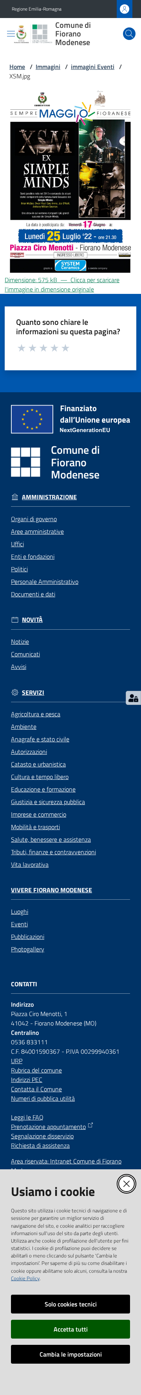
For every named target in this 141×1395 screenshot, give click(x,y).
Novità (32, 619)
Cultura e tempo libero (40, 776)
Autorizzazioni (29, 751)
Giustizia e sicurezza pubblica (48, 801)
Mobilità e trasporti (35, 827)
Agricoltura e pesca (35, 714)
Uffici (17, 544)
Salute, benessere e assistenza (51, 839)
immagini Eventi (92, 66)
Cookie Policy (25, 1278)
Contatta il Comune (36, 1089)
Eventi (19, 924)
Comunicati (25, 654)
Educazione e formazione (43, 789)
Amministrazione (49, 497)
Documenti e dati (33, 594)
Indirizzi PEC (26, 1079)
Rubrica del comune (36, 1070)
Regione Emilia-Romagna (36, 9)
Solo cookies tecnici (71, 1304)
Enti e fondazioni (32, 556)
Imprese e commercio (38, 814)
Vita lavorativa (30, 864)
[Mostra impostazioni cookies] (133, 698)
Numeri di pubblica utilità (43, 1098)
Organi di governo (34, 519)
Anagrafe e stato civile (40, 739)
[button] (129, 34)
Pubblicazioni (27, 936)
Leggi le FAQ (27, 1117)
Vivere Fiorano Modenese (51, 890)
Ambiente (23, 726)
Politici (19, 569)
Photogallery (27, 949)
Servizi (33, 692)
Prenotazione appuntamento (48, 1126)
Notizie (20, 641)
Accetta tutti (71, 1329)
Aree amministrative (37, 531)
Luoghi (19, 911)
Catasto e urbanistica (38, 764)
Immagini (48, 66)
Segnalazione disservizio (42, 1136)
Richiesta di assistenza (40, 1145)
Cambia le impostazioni (71, 1354)
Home (17, 66)
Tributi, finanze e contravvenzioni (53, 852)
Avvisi (18, 666)
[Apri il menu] (11, 33)
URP (16, 1060)
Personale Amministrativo (44, 581)
